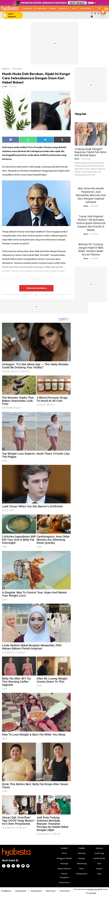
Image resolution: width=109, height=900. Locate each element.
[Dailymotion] (92, 16)
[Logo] (10, 8)
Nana (77, 159)
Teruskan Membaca (36, 288)
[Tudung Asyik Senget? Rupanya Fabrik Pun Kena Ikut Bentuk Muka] (91, 133)
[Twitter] (98, 13)
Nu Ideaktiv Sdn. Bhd (94, 889)
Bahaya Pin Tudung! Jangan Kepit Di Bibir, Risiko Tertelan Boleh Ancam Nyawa (91, 249)
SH (6, 86)
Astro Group (92, 893)
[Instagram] (95, 13)
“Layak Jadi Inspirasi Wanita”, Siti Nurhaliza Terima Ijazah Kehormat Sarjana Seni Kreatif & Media (91, 223)
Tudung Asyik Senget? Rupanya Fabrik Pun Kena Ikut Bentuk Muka (90, 152)
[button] (99, 8)
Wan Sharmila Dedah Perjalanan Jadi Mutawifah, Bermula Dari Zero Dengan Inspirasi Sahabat (91, 195)
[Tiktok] (18, 866)
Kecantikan (17, 68)
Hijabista (6, 68)
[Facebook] (92, 13)
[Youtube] (23, 866)
